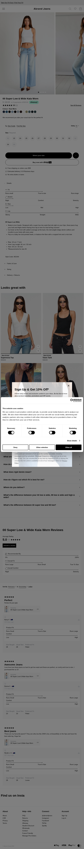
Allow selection (42, 447)
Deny (15, 447)
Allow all (68, 447)
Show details (72, 441)
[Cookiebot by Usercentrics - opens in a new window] (71, 400)
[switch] (32, 432)
